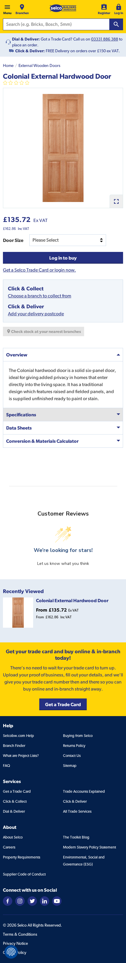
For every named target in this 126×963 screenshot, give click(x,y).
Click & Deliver (75, 801)
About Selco (13, 837)
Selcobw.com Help (18, 735)
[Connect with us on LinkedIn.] (44, 900)
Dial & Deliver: (26, 39)
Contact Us (72, 755)
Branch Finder (14, 745)
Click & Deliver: (30, 50)
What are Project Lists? (21, 755)
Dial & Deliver (14, 811)
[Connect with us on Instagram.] (20, 900)
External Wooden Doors (39, 65)
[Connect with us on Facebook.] (7, 900)
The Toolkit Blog (76, 837)
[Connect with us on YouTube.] (57, 900)
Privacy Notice (15, 943)
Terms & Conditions (20, 934)
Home (8, 65)
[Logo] (63, 8)
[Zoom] (116, 201)
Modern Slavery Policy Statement (89, 847)
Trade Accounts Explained (84, 791)
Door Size (13, 240)
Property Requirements (21, 857)
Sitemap (69, 765)
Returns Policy (74, 745)
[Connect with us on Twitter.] (32, 900)
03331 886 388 (104, 39)
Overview (16, 354)
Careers (9, 847)
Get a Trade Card (17, 791)
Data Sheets (19, 427)
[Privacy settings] (11, 952)
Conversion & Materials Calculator (42, 441)
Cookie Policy (14, 952)
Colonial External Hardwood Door (72, 600)
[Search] (116, 24)
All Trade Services (77, 811)
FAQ (6, 765)
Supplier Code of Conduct (24, 874)
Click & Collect (15, 801)
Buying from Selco (78, 735)
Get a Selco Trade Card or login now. (39, 270)
